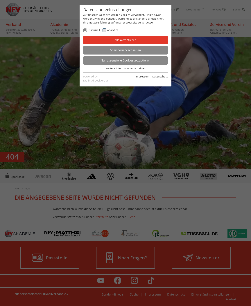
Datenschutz (160, 76)
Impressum (142, 76)
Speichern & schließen (125, 50)
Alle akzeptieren (125, 40)
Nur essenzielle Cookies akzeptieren (125, 60)
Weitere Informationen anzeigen (126, 68)
